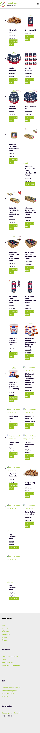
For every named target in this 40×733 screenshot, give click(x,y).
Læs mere (30, 184)
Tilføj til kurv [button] (13, 42)
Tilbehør (5, 640)
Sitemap (5, 696)
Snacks (4, 637)
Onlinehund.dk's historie (11, 688)
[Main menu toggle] (37, 4)
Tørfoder (5, 628)
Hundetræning (12, 3)
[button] (15, 726)
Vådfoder (5, 631)
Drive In (5, 659)
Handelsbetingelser (9, 691)
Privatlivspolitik (8, 693)
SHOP (4, 625)
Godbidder (6, 634)
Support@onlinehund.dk (11, 713)
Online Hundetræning (10, 656)
